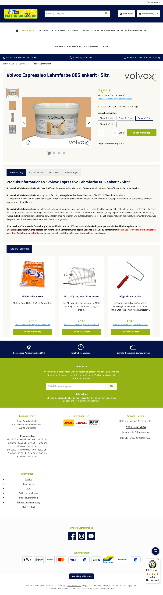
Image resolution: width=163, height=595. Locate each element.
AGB (114, 398)
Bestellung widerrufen (81, 576)
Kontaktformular (143, 438)
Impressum (28, 484)
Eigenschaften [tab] (36, 172)
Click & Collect (28, 507)
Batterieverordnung (28, 497)
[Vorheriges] (24, 122)
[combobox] (74, 14)
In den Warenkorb (141, 132)
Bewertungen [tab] (71, 172)
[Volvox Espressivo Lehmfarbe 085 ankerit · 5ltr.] (56, 122)
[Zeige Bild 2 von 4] (54, 153)
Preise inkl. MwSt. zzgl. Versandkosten (115, 98)
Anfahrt (28, 479)
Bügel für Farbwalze (130, 296)
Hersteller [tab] (54, 172)
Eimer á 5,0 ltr (144, 118)
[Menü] (158, 560)
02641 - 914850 (136, 427)
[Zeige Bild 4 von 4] (64, 153)
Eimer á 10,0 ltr (107, 124)
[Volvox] (140, 77)
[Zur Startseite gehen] (20, 13)
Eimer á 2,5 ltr (125, 118)
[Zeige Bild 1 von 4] (49, 153)
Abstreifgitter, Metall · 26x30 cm (81, 296)
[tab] (16, 172)
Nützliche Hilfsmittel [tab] (19, 249)
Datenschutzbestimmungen (70, 398)
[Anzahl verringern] (101, 132)
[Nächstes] (88, 122)
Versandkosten (74, 585)
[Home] (17, 30)
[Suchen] (106, 14)
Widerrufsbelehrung (28, 493)
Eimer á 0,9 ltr (106, 118)
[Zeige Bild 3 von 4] (59, 153)
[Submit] (111, 386)
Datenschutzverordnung (28, 502)
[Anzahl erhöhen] (115, 132)
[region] (49, 122)
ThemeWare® (108, 588)
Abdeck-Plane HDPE (32, 296)
